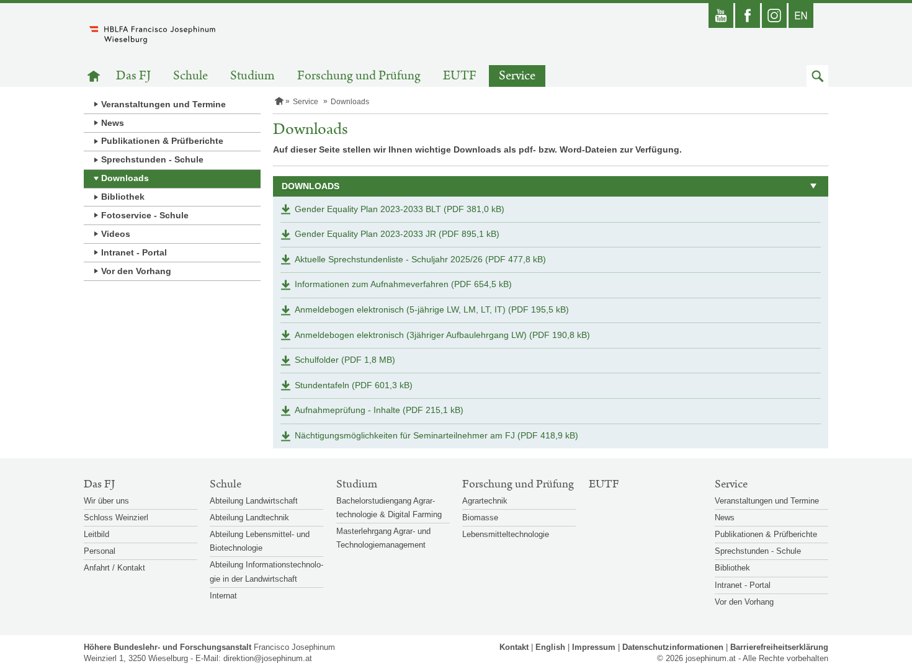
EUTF (459, 76)
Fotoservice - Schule (145, 215)
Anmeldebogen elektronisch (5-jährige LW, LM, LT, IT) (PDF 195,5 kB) (432, 309)
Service (517, 76)
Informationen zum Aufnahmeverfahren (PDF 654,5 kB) (403, 284)
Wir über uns (106, 500)
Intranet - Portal (134, 252)
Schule (190, 76)
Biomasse (480, 517)
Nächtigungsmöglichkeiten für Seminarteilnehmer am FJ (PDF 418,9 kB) (436, 435)
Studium (252, 76)
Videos (115, 234)
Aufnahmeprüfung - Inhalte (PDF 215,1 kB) (379, 410)
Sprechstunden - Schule (152, 159)
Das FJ (133, 76)
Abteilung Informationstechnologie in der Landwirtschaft (266, 571)
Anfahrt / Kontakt (114, 567)
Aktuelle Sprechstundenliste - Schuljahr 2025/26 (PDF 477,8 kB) (420, 259)
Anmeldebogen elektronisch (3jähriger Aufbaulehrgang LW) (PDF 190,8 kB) (442, 335)
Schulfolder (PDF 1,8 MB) (345, 360)
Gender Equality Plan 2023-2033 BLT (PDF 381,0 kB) (399, 209)
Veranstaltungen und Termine (163, 104)
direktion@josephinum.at (267, 658)
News (112, 123)
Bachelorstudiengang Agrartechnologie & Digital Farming (389, 507)
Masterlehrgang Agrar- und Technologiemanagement (383, 538)
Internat (223, 595)
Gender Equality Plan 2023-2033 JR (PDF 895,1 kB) (397, 234)
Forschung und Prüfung (359, 76)
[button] (817, 76)
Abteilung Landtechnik (249, 517)
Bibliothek (123, 197)
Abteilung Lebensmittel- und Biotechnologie (260, 541)
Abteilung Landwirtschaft (254, 500)
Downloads (125, 178)
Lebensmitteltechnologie (505, 534)
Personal (99, 551)
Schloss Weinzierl (116, 517)
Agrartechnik (484, 500)
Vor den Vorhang (136, 271)
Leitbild (96, 534)
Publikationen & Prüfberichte (162, 141)
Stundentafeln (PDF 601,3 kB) (354, 385)
